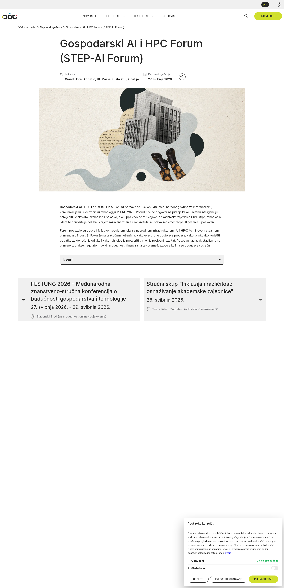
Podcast (169, 16)
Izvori (67, 260)
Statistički (198, 568)
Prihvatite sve (263, 579)
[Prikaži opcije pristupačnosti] (279, 4)
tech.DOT (141, 16)
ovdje (228, 553)
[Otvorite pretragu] (246, 16)
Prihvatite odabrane (228, 579)
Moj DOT (268, 16)
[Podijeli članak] (182, 77)
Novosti (89, 16)
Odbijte (198, 579)
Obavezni (197, 560)
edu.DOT (113, 16)
